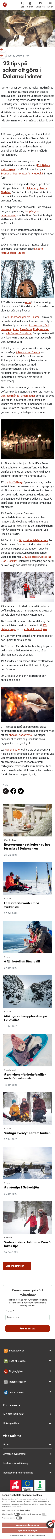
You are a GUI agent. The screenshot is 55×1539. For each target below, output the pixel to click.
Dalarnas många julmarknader (18, 395)
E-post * (9, 1311)
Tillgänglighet (15, 1371)
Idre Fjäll (46, 556)
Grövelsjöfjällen (31, 556)
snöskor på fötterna (20, 734)
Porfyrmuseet (41, 329)
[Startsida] (5, 5)
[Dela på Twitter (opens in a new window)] (21, 791)
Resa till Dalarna (17, 1361)
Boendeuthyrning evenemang (18, 1472)
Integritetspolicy (17, 1381)
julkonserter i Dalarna (28, 352)
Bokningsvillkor (11, 1423)
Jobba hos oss (16, 1392)
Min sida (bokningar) (13, 1414)
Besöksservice (16, 1350)
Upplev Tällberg (14, 482)
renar (28, 302)
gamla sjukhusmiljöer (34, 629)
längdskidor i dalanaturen (33, 540)
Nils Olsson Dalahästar (19, 333)
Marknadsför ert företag (15, 1463)
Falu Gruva (26, 329)
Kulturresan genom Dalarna (23, 317)
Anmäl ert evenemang (14, 1454)
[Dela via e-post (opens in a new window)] (6, 791)
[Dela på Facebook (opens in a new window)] (13, 791)
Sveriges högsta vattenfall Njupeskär (22, 173)
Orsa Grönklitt (9, 560)
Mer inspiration (15, 1265)
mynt (13, 629)
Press (6, 1444)
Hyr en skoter (13, 749)
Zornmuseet (36, 325)
